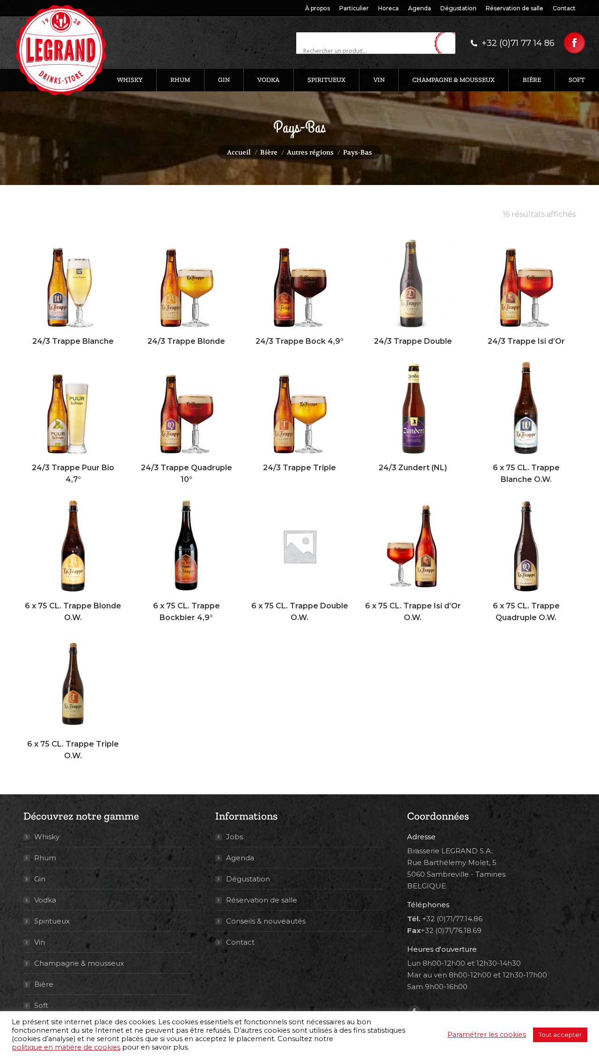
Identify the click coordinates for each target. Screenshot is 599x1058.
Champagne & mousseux (79, 963)
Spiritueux (52, 921)
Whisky (46, 836)
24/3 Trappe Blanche (73, 341)
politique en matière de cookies (66, 1047)
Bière (43, 984)
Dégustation (248, 878)
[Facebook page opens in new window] (574, 42)
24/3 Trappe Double (413, 341)
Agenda (240, 857)
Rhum (45, 857)
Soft (41, 1005)
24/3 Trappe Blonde (186, 341)
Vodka (45, 899)
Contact (240, 942)
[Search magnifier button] (448, 44)
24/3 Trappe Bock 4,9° (299, 341)
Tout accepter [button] (560, 1034)
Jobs (234, 836)
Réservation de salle (261, 899)
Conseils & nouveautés (266, 921)
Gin (39, 878)
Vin (39, 942)
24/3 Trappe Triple (299, 467)
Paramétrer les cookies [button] (486, 1034)
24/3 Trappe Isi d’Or (526, 341)
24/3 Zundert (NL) (413, 467)
